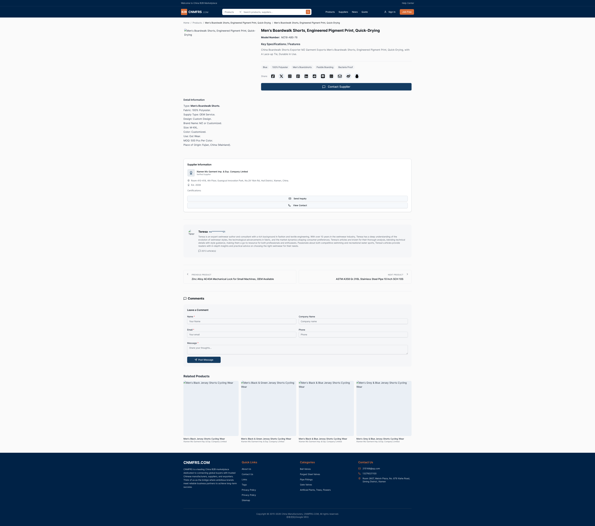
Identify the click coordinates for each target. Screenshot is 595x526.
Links (244, 479)
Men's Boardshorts (302, 67)
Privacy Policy (249, 490)
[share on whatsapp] (331, 76)
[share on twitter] (281, 76)
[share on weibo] (348, 76)
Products (330, 12)
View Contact (300, 205)
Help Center (408, 3)
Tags (244, 484)
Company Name (307, 316)
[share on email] (340, 76)
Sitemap (246, 500)
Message (192, 343)
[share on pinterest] (298, 76)
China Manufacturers (292, 514)
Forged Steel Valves (310, 474)
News (355, 12)
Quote (364, 12)
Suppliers (343, 12)
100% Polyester (280, 67)
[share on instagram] (290, 76)
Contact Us (247, 474)
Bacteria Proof (345, 67)
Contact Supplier (339, 86)
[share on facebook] (273, 76)
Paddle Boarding (325, 67)
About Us (246, 469)
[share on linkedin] (306, 76)
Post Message (205, 359)
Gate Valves (306, 484)
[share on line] (323, 76)
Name (191, 316)
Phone (302, 329)
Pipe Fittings (306, 479)
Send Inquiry (300, 198)
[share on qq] (357, 76)
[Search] (308, 12)
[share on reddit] (314, 76)
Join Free (407, 12)
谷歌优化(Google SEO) (297, 517)
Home (186, 22)
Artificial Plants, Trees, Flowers (315, 490)
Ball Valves (305, 469)
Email (190, 329)
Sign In (391, 12)
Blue (265, 67)
